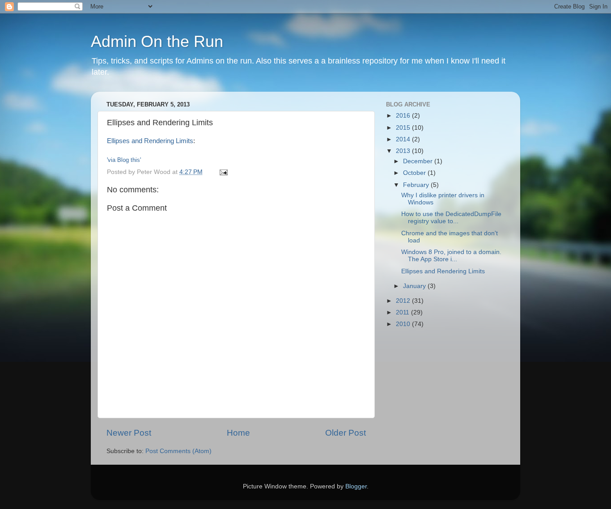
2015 (404, 127)
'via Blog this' (124, 160)
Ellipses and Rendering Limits (150, 140)
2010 (404, 324)
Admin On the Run (157, 41)
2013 (404, 151)
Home (238, 432)
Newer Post (128, 432)
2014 (404, 139)
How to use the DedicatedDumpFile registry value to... (451, 218)
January (415, 286)
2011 (403, 312)
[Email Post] (222, 172)
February (417, 185)
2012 (404, 300)
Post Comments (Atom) (178, 451)
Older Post (345, 432)
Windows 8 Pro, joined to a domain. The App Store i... (451, 256)
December (418, 161)
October (415, 173)
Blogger (356, 486)
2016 (404, 115)
